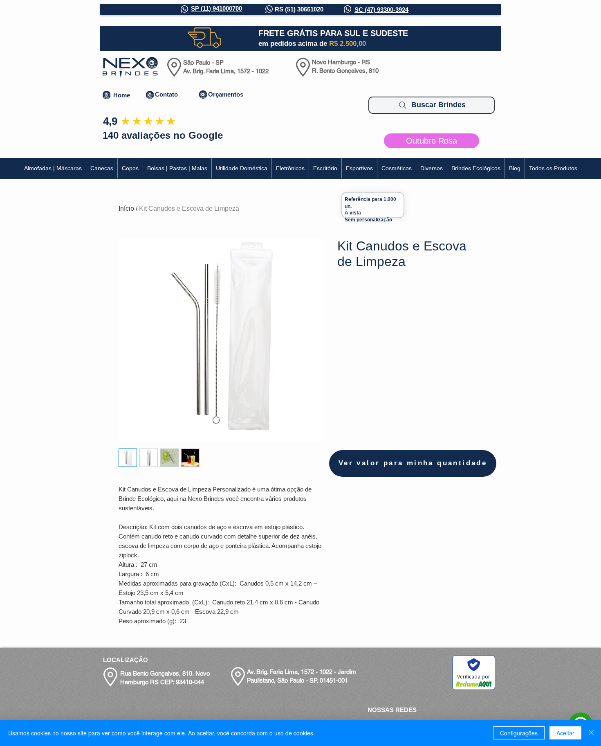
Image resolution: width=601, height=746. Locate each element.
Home (121, 95)
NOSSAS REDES (392, 709)
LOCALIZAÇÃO (125, 659)
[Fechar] (591, 732)
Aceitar (565, 733)
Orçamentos (225, 94)
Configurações (519, 733)
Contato (166, 94)
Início (126, 208)
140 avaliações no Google (163, 135)
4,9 (110, 121)
